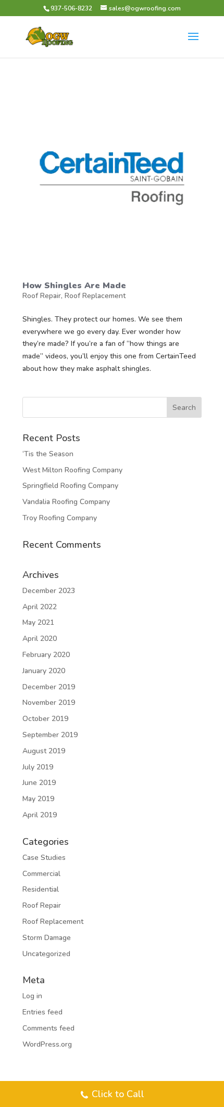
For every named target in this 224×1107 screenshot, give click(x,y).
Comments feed (48, 1028)
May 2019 (38, 799)
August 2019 (43, 751)
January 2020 (43, 671)
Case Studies (44, 858)
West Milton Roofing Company (72, 470)
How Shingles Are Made (74, 285)
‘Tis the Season (47, 454)
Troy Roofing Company (59, 518)
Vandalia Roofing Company (66, 502)
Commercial (41, 874)
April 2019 (39, 815)
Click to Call (118, 1094)
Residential (40, 889)
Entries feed (42, 1012)
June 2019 (39, 783)
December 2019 (48, 687)
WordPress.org (47, 1044)
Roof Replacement (95, 296)
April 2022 (39, 607)
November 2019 (48, 702)
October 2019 (45, 719)
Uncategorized (46, 954)
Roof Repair (41, 296)
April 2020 (39, 638)
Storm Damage (46, 938)
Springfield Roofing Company (70, 486)
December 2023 (48, 591)
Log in (32, 996)
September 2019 (50, 735)
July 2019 (37, 767)
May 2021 (38, 622)
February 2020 (46, 655)
